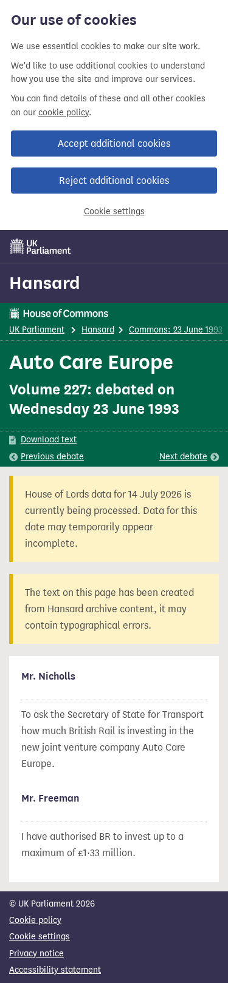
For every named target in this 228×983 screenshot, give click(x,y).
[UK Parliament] (40, 246)
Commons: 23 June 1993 (176, 330)
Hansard (44, 283)
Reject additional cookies (114, 180)
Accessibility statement (55, 970)
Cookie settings (114, 211)
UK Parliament (36, 330)
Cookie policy (35, 920)
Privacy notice (36, 953)
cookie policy (63, 112)
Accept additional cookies (114, 143)
